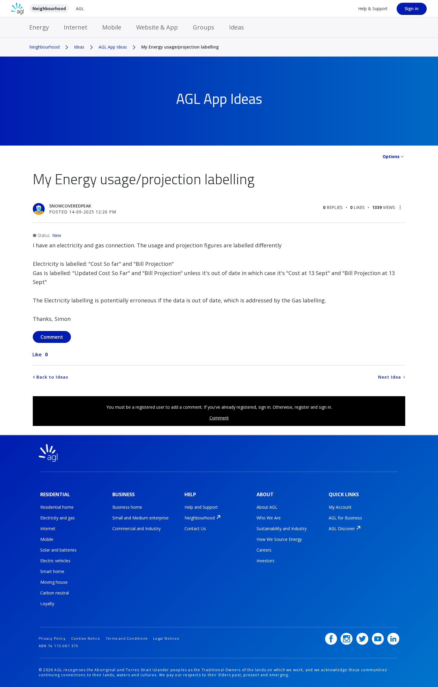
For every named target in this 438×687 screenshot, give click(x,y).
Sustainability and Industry (282, 528)
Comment (219, 418)
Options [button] (391, 156)
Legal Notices (166, 638)
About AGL (267, 507)
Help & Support (373, 8)
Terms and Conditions (126, 638)
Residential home (57, 507)
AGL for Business (345, 518)
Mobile (111, 27)
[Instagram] (346, 638)
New (56, 235)
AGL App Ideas (113, 47)
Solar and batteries (58, 550)
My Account (340, 507)
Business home (127, 507)
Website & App (157, 27)
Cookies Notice (85, 638)
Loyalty (47, 603)
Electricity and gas (57, 518)
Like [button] (37, 354)
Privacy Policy (52, 638)
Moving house (54, 582)
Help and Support (201, 507)
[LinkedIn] (393, 638)
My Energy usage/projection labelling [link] (180, 47)
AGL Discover (342, 528)
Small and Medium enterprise (140, 518)
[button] (400, 207)
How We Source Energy (279, 539)
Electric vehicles (55, 560)
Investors (265, 560)
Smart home (52, 571)
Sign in (412, 8)
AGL (80, 8)
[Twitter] (362, 638)
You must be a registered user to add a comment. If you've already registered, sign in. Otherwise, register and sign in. (219, 407)
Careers (264, 550)
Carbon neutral (54, 593)
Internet (75, 27)
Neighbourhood (49, 8)
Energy (39, 27)
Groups (203, 27)
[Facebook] (331, 638)
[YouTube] (378, 638)
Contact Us (195, 528)
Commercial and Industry (136, 528)
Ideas (236, 27)
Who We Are (269, 518)
